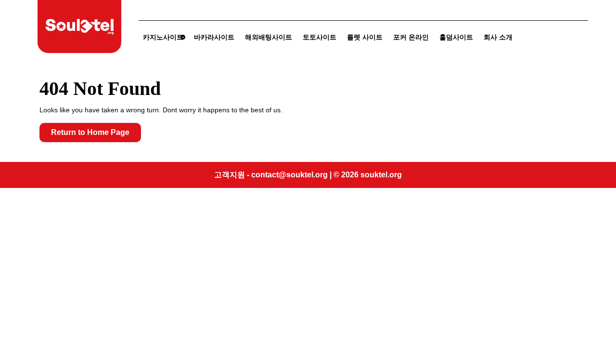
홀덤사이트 (456, 37)
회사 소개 (498, 37)
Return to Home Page (96, 135)
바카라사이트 (214, 37)
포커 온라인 (411, 37)
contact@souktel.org (289, 175)
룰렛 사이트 (365, 37)
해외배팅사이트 (268, 37)
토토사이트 (319, 37)
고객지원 (229, 175)
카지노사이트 (163, 37)
